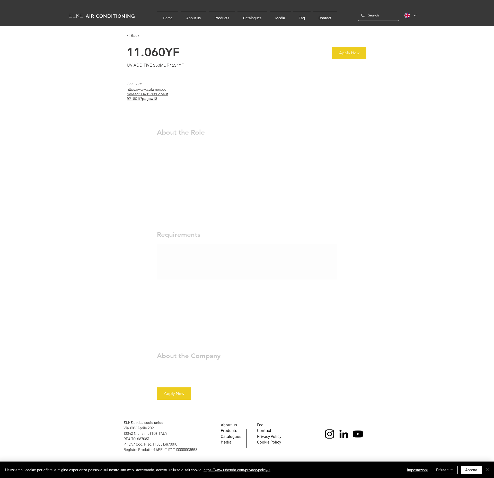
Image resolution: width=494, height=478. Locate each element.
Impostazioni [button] (417, 469)
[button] (349, 53)
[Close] (488, 470)
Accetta (471, 469)
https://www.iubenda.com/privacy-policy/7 (237, 469)
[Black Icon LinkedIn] (344, 434)
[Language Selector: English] (410, 15)
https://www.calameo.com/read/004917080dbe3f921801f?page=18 (147, 94)
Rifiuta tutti (444, 469)
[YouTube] (358, 434)
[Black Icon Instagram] (329, 434)
